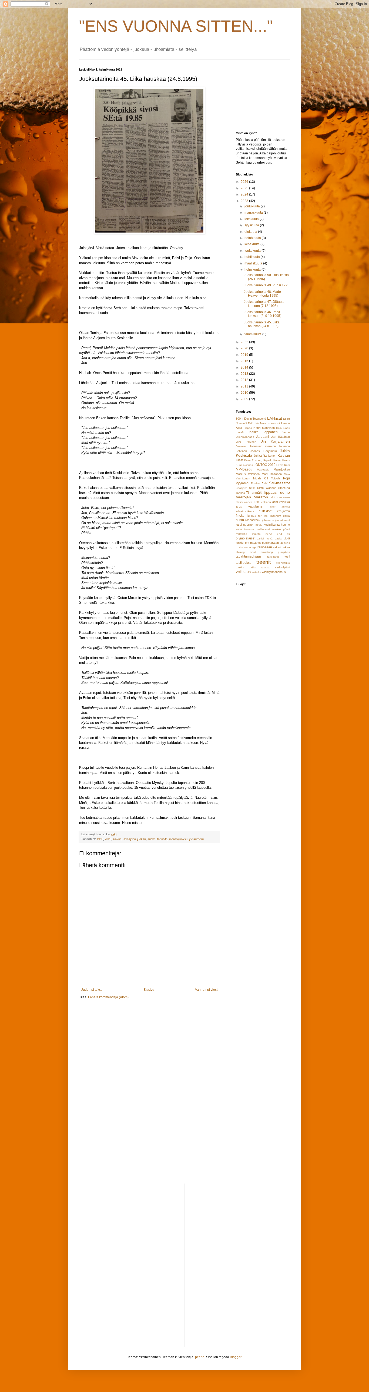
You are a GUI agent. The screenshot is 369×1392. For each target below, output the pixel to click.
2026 (245, 182)
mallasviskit (263, 529)
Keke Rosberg (253, 460)
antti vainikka (281, 501)
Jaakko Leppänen (263, 432)
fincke (240, 516)
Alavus (117, 839)
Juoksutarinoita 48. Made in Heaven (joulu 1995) (264, 293)
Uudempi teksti (91, 990)
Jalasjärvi (129, 839)
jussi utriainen (245, 524)
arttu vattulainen (250, 506)
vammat (265, 567)
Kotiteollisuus (281, 460)
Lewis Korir (283, 464)
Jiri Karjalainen (275, 441)
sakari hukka (281, 547)
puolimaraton (270, 542)
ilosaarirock (252, 520)
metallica (241, 533)
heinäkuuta (253, 238)
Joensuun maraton (262, 446)
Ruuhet (255, 483)
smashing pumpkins (275, 552)
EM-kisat (274, 418)
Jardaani (262, 437)
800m (239, 418)
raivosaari (264, 547)
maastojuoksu (178, 839)
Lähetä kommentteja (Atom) (108, 997)
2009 (245, 399)
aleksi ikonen (244, 502)
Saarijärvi (241, 487)
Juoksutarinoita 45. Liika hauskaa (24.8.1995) (262, 324)
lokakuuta (252, 219)
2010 (245, 393)
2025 (245, 188)
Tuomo (284, 492)
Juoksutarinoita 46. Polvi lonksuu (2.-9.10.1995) (262, 314)
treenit (263, 562)
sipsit (253, 552)
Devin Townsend (255, 418)
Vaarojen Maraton (252, 497)
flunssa (251, 515)
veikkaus (243, 571)
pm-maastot (253, 542)
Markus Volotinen (248, 474)
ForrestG (274, 423)
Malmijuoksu (282, 469)
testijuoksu (243, 563)
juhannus (268, 520)
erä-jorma (283, 511)
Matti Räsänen (272, 474)
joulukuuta (252, 206)
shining (240, 552)
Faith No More (257, 423)
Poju (286, 478)
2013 (245, 374)
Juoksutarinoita (157, 839)
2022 (245, 342)
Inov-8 (240, 432)
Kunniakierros (244, 464)
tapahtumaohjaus (248, 556)
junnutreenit (282, 520)
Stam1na (284, 487)
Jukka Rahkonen (265, 455)
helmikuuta (252, 269)
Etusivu (148, 990)
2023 (108, 839)
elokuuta (251, 232)
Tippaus (270, 492)
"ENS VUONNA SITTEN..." (176, 26)
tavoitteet (273, 556)
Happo (248, 427)
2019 (245, 355)
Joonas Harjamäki (263, 451)
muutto (256, 533)
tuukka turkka (246, 567)
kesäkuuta (252, 244)
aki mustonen (280, 497)
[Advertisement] (263, 95)
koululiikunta (272, 524)
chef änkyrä (280, 506)
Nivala (257, 478)
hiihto (240, 520)
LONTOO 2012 (265, 465)
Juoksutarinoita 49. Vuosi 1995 (266, 285)
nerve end (274, 533)
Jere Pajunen (246, 441)
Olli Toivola (272, 478)
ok (288, 533)
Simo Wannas (266, 487)
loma (239, 529)
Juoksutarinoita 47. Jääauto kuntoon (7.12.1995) (264, 303)
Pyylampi (242, 483)
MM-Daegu (244, 469)
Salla (252, 487)
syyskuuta (252, 225)
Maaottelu (263, 469)
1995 (100, 839)
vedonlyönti (282, 567)
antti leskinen (262, 502)
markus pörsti (281, 529)
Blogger (235, 1357)
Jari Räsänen (280, 436)
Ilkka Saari (283, 427)
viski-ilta (256, 572)
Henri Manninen (264, 427)
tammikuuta (253, 334)
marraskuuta (254, 212)
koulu (259, 524)
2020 (245, 348)
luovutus (249, 529)
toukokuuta (252, 251)
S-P (264, 483)
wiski (265, 572)
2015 (245, 361)
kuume (285, 524)
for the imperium (269, 515)
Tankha (240, 492)
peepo (199, 1357)
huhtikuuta (252, 257)
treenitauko (283, 562)
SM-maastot (279, 483)
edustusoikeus (245, 511)
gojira (286, 515)
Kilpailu (267, 460)
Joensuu (241, 446)
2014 (245, 367)
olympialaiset (245, 538)
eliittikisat (265, 511)
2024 (245, 194)
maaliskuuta (253, 263)
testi (287, 556)
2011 (245, 386)
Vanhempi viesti (206, 990)
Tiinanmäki (254, 493)
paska (278, 538)
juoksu (141, 839)
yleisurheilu (196, 839)
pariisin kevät (265, 538)
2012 (245, 380)
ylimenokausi (277, 572)
